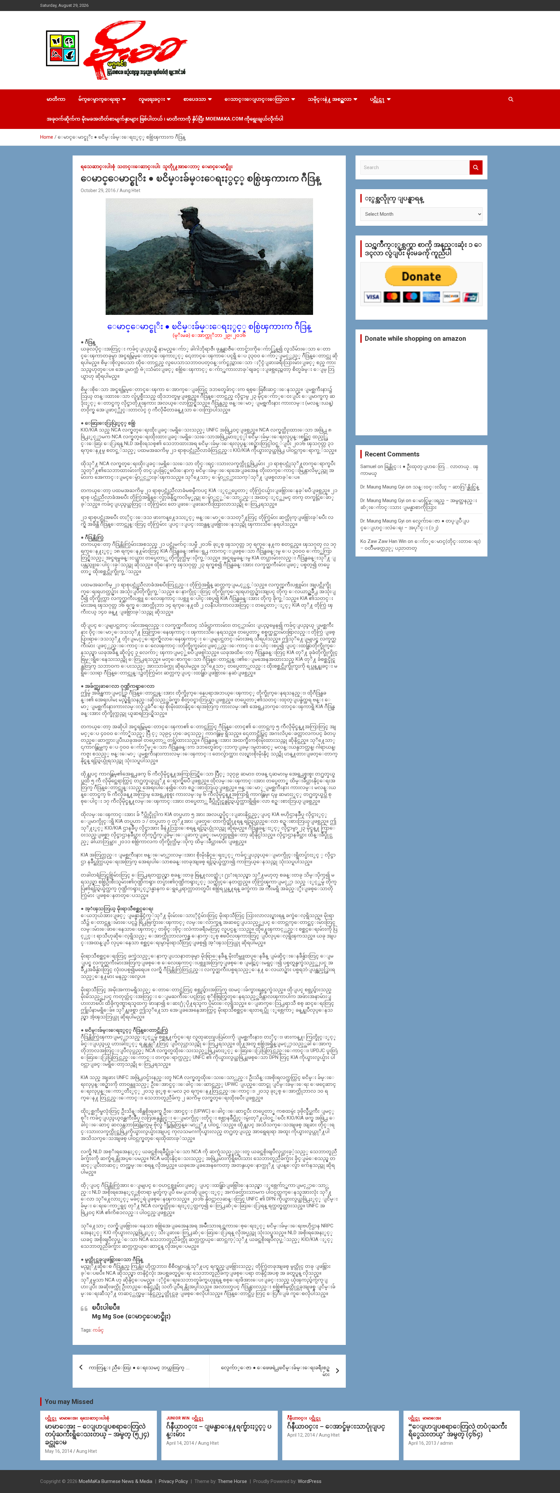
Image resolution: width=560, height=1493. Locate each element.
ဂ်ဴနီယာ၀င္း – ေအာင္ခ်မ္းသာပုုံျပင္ (336, 1426)
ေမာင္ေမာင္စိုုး (217, 166)
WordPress (309, 1481)
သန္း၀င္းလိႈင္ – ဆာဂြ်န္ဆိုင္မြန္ (446, 487)
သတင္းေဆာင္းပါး (138, 166)
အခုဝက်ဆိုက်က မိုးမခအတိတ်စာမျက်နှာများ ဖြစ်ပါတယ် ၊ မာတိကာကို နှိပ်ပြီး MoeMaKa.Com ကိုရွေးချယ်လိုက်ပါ (165, 119)
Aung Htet (130, 190)
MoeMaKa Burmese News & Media (115, 1481)
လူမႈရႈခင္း (152, 99)
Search (476, 167)
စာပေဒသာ (194, 99)
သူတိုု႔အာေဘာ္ (181, 166)
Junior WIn (178, 1418)
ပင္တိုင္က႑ (377, 99)
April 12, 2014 (301, 1435)
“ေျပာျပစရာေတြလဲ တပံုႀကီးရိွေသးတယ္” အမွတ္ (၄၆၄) (457, 1430)
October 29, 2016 (98, 190)
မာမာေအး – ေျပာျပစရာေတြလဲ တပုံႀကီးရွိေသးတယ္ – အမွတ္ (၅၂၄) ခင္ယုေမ (97, 1434)
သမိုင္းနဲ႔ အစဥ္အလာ (330, 99)
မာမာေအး (68, 1418)
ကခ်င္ (98, 1330)
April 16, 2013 (422, 1443)
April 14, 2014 (180, 1443)
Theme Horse (232, 1481)
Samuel (368, 466)
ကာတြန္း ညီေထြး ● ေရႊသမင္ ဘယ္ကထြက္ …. (139, 1368)
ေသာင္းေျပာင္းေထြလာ (257, 99)
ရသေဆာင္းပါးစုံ (98, 166)
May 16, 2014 (58, 1451)
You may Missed (69, 1402)
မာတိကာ (56, 99)
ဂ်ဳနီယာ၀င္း (297, 1418)
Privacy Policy (173, 1481)
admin (446, 1443)
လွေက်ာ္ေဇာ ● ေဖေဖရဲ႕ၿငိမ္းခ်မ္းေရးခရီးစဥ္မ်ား (275, 1371)
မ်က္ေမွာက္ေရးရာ (99, 99)
